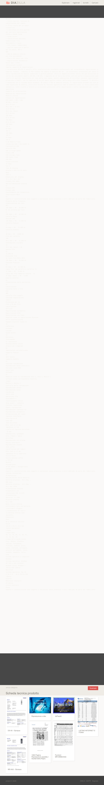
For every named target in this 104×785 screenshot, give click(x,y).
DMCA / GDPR (85, 781)
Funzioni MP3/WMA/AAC (61, 756)
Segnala (95, 781)
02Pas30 (58, 716)
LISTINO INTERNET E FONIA (87, 731)
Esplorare (65, 3)
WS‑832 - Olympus (14, 769)
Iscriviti (85, 3)
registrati (76, 3)
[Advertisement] (52, 11)
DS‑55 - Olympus (14, 730)
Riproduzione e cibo (38, 716)
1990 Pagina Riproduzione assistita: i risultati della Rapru (40, 757)
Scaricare (93, 688)
